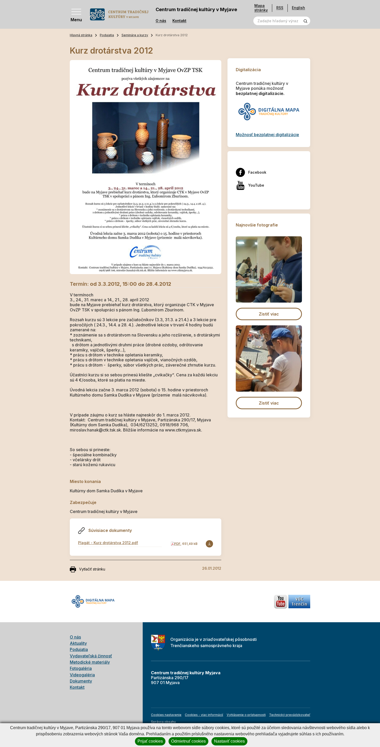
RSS (279, 7)
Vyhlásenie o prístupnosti (246, 715)
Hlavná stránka (81, 35)
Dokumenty (81, 681)
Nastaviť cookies (229, 741)
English (298, 7)
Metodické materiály (90, 662)
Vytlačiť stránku (92, 569)
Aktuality (78, 643)
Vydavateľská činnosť (91, 655)
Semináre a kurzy (134, 35)
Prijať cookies (150, 741)
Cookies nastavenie (166, 715)
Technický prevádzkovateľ (289, 715)
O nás (161, 21)
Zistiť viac (269, 314)
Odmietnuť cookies (188, 741)
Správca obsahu (163, 722)
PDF (177, 544)
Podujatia (107, 35)
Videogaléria (82, 674)
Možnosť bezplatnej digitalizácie (267, 134)
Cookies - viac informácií (204, 715)
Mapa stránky (261, 8)
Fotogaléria (81, 668)
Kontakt (179, 21)
